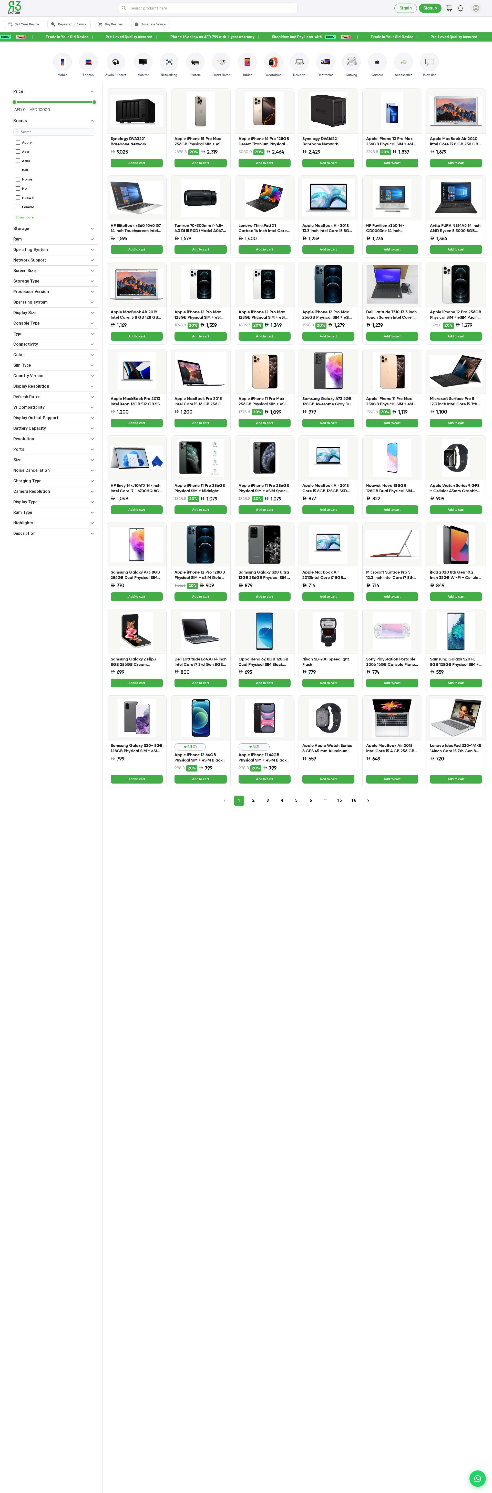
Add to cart (136, 163)
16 (353, 800)
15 (339, 800)
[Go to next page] (368, 801)
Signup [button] (430, 8)
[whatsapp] (477, 1478)
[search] (124, 8)
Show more (24, 217)
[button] (54, 91)
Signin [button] (405, 8)
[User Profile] (476, 8)
